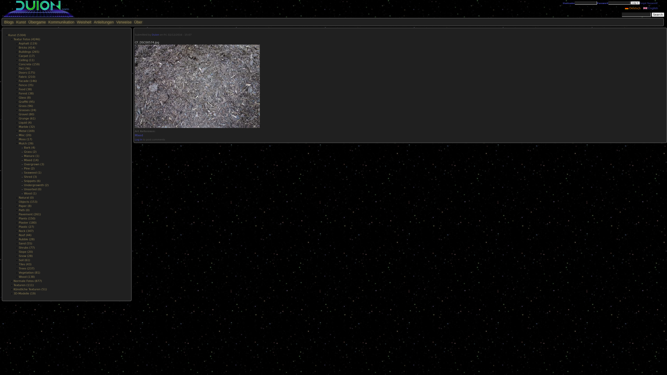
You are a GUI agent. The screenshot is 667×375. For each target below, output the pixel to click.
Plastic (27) (26, 226)
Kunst (21, 22)
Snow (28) (26, 256)
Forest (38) (26, 93)
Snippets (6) (32, 181)
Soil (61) (24, 260)
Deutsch (634, 8)
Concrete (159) (29, 64)
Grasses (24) (27, 110)
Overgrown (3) (34, 164)
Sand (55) (25, 243)
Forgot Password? (649, 3)
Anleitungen (104, 22)
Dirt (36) (24, 68)
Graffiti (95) (27, 101)
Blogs (9, 22)
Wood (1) (30, 193)
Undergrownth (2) (36, 185)
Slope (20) (26, 251)
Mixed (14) (31, 160)
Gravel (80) (26, 114)
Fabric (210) (27, 76)
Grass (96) (26, 106)
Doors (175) (27, 72)
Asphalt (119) (28, 43)
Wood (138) (27, 276)
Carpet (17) (27, 56)
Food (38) (25, 89)
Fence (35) (26, 85)
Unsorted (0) (32, 189)
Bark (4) (29, 147)
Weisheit (84, 22)
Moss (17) (25, 139)
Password (602, 3)
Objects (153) (28, 201)
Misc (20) (25, 135)
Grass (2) (30, 151)
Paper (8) (25, 206)
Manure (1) (31, 156)
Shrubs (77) (27, 247)
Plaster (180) (27, 222)
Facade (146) (28, 81)
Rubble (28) (27, 239)
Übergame (37, 22)
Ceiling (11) (26, 60)
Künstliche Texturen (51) (30, 289)
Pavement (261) (30, 214)
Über (138, 22)
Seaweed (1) (32, 172)
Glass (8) (25, 97)
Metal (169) (27, 131)
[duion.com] (39, 16)
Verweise (124, 22)
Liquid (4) (25, 122)
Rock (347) (26, 231)
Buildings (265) (29, 51)
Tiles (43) (25, 264)
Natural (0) (26, 197)
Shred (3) (30, 176)
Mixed (139, 135)
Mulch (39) (26, 143)
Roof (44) (25, 235)
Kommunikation (61, 22)
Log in (138, 139)
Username (569, 3)
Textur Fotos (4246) (27, 39)
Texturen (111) (24, 285)
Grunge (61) (27, 118)
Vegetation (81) (29, 272)
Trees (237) (26, 268)
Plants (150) (27, 218)
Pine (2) (29, 168)
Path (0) (24, 210)
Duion (155, 34)
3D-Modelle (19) (25, 293)
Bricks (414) (27, 47)
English (652, 8)
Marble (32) (27, 126)
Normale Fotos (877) (28, 281)
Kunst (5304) (17, 35)
